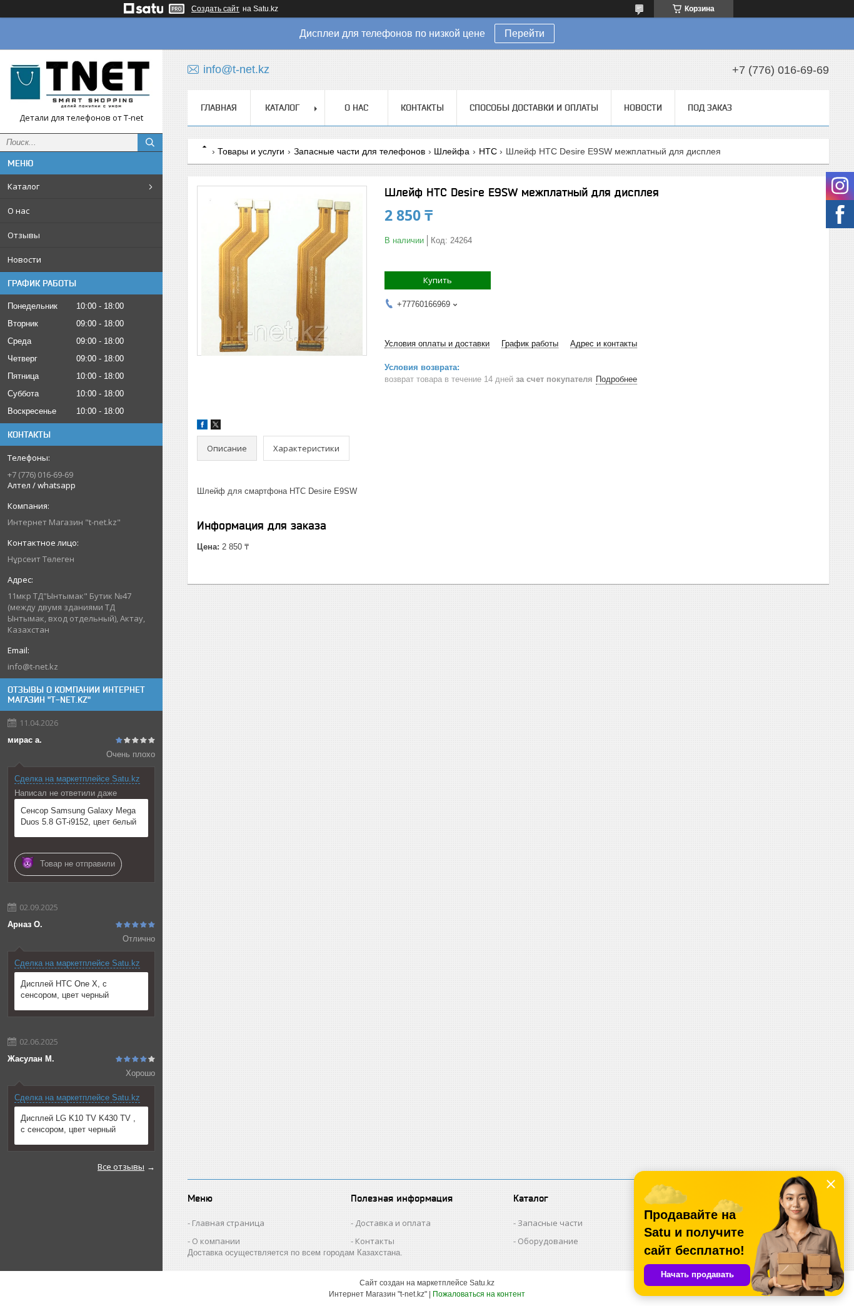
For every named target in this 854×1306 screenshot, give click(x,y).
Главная (219, 108)
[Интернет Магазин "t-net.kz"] (81, 86)
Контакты (422, 108)
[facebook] (202, 426)
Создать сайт (215, 8)
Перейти (525, 33)
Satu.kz (482, 1282)
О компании (216, 1241)
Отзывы (24, 235)
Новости (24, 259)
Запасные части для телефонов (359, 151)
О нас (18, 210)
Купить (437, 280)
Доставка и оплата (393, 1222)
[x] (216, 426)
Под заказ (710, 108)
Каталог (23, 186)
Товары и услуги (251, 151)
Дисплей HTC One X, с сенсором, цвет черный (65, 989)
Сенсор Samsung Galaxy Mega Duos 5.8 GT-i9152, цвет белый (78, 816)
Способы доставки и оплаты (534, 108)
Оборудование (548, 1241)
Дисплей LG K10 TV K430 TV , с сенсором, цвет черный (78, 1123)
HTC (488, 151)
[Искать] (150, 142)
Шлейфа (452, 151)
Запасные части (550, 1222)
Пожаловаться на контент (479, 1294)
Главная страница (228, 1222)
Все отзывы (121, 1166)
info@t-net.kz (33, 666)
